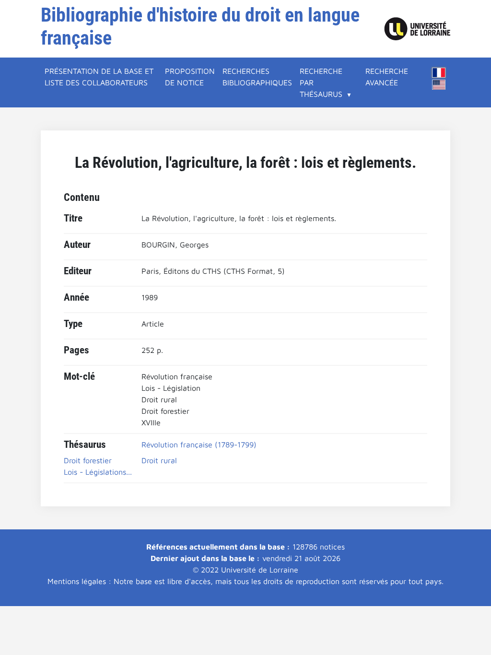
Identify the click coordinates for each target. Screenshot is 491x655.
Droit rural (159, 460)
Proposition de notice (190, 77)
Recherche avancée (386, 77)
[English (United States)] (438, 85)
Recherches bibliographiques (257, 77)
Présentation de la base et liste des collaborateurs (99, 77)
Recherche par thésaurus (321, 82)
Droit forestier (88, 460)
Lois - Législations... (98, 472)
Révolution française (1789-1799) (199, 444)
